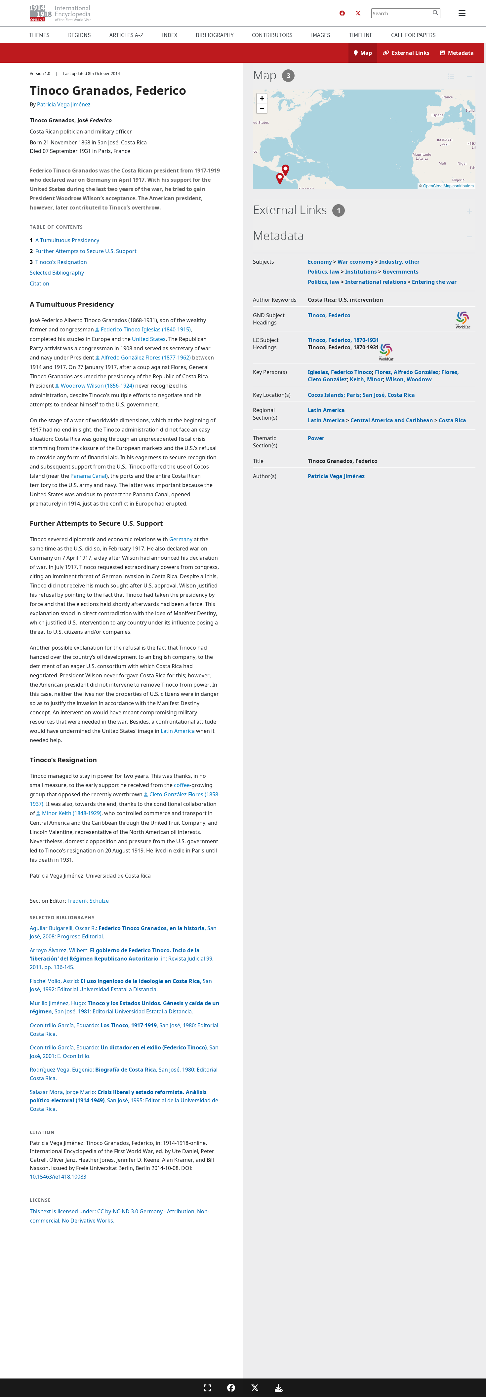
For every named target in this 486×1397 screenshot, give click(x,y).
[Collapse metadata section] (469, 237)
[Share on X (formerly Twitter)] (255, 1387)
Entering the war (434, 281)
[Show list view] (450, 76)
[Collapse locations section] (469, 76)
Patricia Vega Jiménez (64, 104)
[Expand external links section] (469, 211)
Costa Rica (452, 420)
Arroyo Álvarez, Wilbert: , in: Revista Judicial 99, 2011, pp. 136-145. (122, 959)
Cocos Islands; (327, 394)
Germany (180, 539)
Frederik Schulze (88, 900)
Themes (39, 35)
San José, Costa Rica (389, 394)
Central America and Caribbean (391, 420)
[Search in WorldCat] (463, 320)
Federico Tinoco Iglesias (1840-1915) (146, 329)
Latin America (178, 731)
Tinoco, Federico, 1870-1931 (343, 340)
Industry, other (399, 261)
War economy (356, 261)
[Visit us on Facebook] (342, 13)
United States (149, 339)
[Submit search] (435, 13)
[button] (280, 178)
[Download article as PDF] (278, 1387)
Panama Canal (88, 475)
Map (366, 53)
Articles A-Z (126, 35)
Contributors (272, 35)
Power (316, 438)
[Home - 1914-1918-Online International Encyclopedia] (63, 13)
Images (320, 35)
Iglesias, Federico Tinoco (340, 372)
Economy (320, 261)
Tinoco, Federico (329, 315)
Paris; (354, 394)
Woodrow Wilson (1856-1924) (97, 385)
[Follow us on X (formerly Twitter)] (358, 13)
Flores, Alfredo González (406, 372)
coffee (182, 785)
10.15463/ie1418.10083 (58, 1176)
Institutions (361, 271)
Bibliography (215, 35)
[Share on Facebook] (231, 1387)
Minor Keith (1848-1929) (71, 813)
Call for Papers (413, 35)
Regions (79, 35)
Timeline (361, 35)
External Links (410, 53)
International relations (375, 281)
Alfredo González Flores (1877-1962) (146, 357)
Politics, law (324, 271)
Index (169, 35)
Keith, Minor (366, 379)
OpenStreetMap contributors (448, 185)
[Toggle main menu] (463, 13)
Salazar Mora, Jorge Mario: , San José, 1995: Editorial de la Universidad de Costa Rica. (124, 1100)
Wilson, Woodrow (409, 379)
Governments (401, 271)
